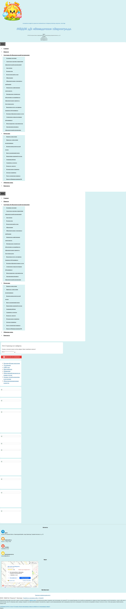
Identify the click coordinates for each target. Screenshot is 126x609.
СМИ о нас (7, 367)
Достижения (7, 365)
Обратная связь (8, 182)
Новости (6, 51)
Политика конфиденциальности (42, 595)
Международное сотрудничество (14, 123)
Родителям (7, 133)
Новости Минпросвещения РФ (14, 179)
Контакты (7, 186)
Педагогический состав (12, 74)
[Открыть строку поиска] (1, 190)
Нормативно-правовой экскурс (14, 156)
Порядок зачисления (11, 136)
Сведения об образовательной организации (17, 55)
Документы (9, 68)
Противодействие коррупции (12, 363)
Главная (6, 48)
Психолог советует (11, 166)
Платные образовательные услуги (15, 113)
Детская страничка (11, 172)
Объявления (7, 371)
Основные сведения (11, 58)
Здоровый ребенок (11, 159)
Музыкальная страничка (12, 169)
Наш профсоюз (8, 369)
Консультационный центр (13, 153)
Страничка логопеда (11, 162)
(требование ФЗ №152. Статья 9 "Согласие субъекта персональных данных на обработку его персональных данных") (25, 606)
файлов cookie (33, 600)
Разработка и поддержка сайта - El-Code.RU (33, 598)
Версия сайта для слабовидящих (12, 357)
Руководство (9, 71)
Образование (9, 78)
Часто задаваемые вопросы (13, 176)
